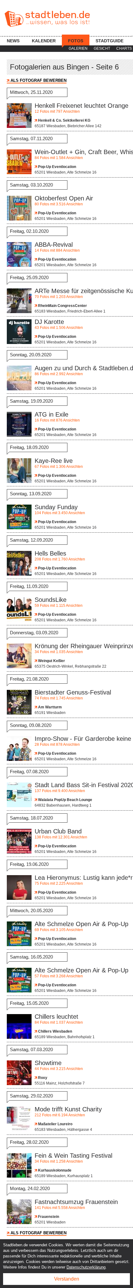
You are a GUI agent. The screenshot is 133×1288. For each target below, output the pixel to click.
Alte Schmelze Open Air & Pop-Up (81, 924)
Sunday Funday (56, 507)
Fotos (75, 40)
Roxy (42, 1078)
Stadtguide (109, 40)
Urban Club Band (58, 831)
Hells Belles (50, 553)
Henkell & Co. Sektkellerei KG (63, 120)
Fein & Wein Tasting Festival (73, 1155)
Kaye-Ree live (54, 460)
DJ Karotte (49, 321)
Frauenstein (48, 1217)
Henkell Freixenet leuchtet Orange (81, 105)
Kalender (44, 40)
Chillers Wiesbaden (54, 1031)
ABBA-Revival (54, 244)
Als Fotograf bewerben (38, 80)
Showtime (48, 1062)
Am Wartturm (49, 707)
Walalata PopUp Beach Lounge (64, 800)
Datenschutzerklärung (85, 1267)
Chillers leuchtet (56, 1016)
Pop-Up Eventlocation (56, 167)
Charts (124, 48)
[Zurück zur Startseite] (47, 19)
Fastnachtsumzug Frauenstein (76, 1201)
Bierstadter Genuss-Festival (73, 692)
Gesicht (102, 48)
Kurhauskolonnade (54, 1170)
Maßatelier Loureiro (54, 1124)
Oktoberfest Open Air (64, 198)
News (13, 40)
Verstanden (66, 1279)
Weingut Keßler (51, 661)
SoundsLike (50, 599)
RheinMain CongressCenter (62, 306)
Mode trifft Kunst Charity (68, 1109)
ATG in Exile (51, 414)
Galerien (78, 48)
